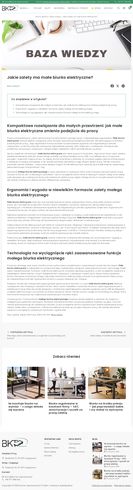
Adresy (72, 447)
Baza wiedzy (55, 17)
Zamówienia (74, 443)
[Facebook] (112, 86)
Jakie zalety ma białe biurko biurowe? (108, 334)
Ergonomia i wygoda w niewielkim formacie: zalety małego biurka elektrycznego (54, 109)
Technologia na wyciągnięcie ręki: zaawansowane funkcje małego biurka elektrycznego (57, 112)
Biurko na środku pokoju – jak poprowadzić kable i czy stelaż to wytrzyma (117, 473)
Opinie (97, 8)
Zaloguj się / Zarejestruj (124, 8)
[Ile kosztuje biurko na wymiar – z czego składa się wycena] (26, 383)
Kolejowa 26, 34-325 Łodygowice (20, 467)
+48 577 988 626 (124, 2)
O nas (47, 443)
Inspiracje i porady (78, 8)
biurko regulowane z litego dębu (56, 2)
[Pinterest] (123, 86)
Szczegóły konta (76, 451)
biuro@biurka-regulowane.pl (16, 2)
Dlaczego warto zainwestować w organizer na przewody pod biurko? (36, 335)
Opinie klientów (51, 447)
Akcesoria (59, 8)
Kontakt (108, 8)
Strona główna (42, 17)
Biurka (23, 8)
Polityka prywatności (102, 485)
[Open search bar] (118, 8)
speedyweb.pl (66, 485)
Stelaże (38, 8)
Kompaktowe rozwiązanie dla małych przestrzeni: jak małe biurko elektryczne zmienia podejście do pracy (66, 105)
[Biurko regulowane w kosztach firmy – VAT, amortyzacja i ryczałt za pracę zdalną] (66, 383)
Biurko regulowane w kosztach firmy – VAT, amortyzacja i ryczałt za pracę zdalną (116, 460)
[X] (117, 86)
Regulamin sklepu (122, 485)
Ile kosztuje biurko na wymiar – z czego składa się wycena (117, 446)
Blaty (48, 8)
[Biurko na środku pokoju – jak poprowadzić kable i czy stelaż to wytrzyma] (107, 383)
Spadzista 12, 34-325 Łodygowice (20, 458)
